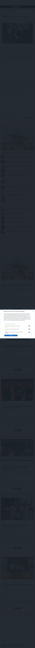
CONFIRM (11, 335)
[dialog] (17, 324)
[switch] (29, 326)
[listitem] (17, 323)
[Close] (33, 311)
